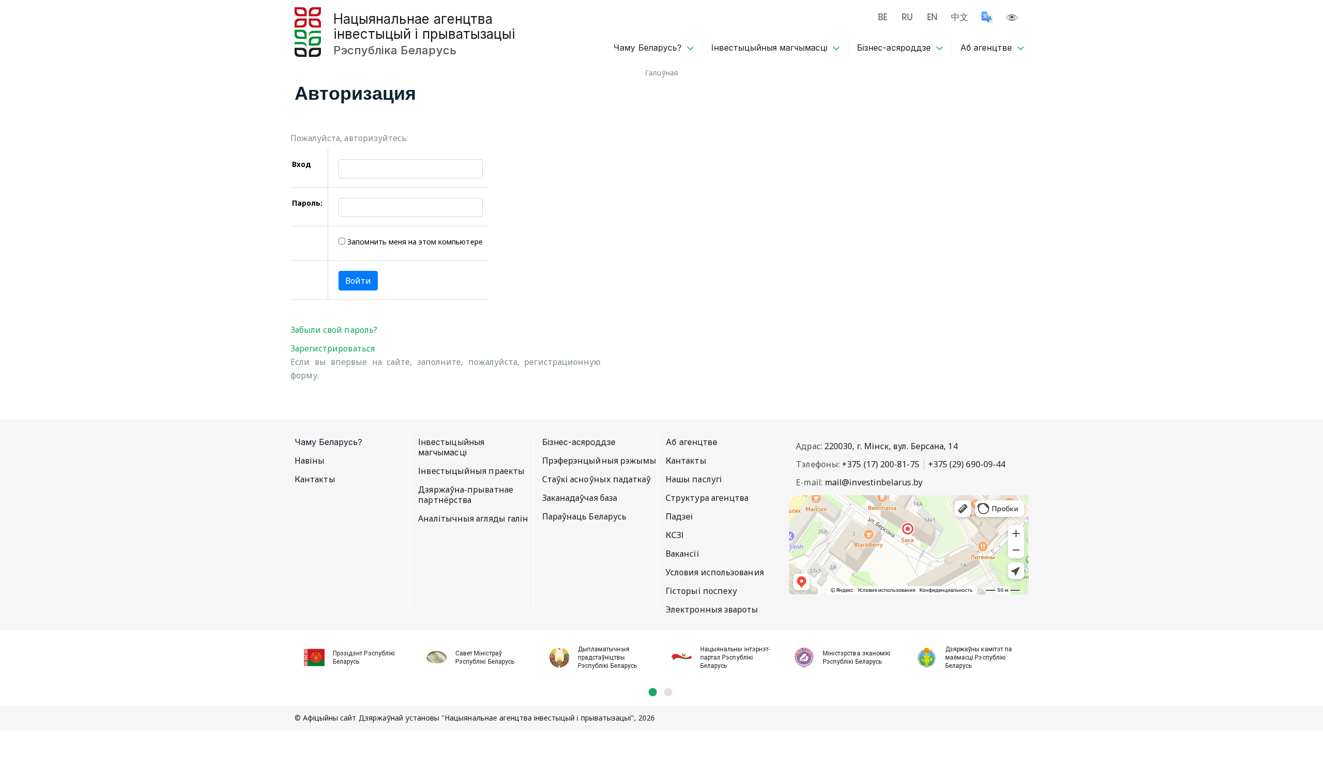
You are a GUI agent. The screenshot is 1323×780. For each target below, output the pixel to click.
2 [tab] (668, 692)
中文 (959, 17)
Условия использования (715, 572)
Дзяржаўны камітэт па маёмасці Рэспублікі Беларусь (978, 657)
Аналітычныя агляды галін (473, 518)
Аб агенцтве (986, 47)
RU (907, 17)
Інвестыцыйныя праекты (471, 471)
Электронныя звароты (712, 609)
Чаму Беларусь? (647, 47)
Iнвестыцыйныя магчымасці (769, 47)
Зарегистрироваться (332, 348)
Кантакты (315, 479)
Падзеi (679, 516)
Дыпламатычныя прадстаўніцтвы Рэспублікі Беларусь (607, 657)
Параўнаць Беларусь (584, 516)
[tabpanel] (356, 659)
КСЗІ (675, 535)
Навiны (310, 460)
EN (932, 17)
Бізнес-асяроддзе (893, 47)
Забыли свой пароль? (333, 329)
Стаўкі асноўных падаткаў (596, 479)
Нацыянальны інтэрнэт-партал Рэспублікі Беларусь (735, 657)
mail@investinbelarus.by (873, 482)
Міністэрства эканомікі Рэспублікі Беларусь (856, 657)
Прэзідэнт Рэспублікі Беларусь (364, 657)
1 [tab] (653, 692)
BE (882, 17)
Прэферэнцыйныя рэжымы (599, 460)
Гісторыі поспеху (701, 591)
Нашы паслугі (694, 479)
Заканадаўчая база (579, 497)
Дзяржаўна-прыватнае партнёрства (465, 495)
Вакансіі (682, 553)
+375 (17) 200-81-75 (880, 464)
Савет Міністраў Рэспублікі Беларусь (484, 657)
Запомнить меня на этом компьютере (413, 242)
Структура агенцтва (707, 497)
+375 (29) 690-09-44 (967, 464)
